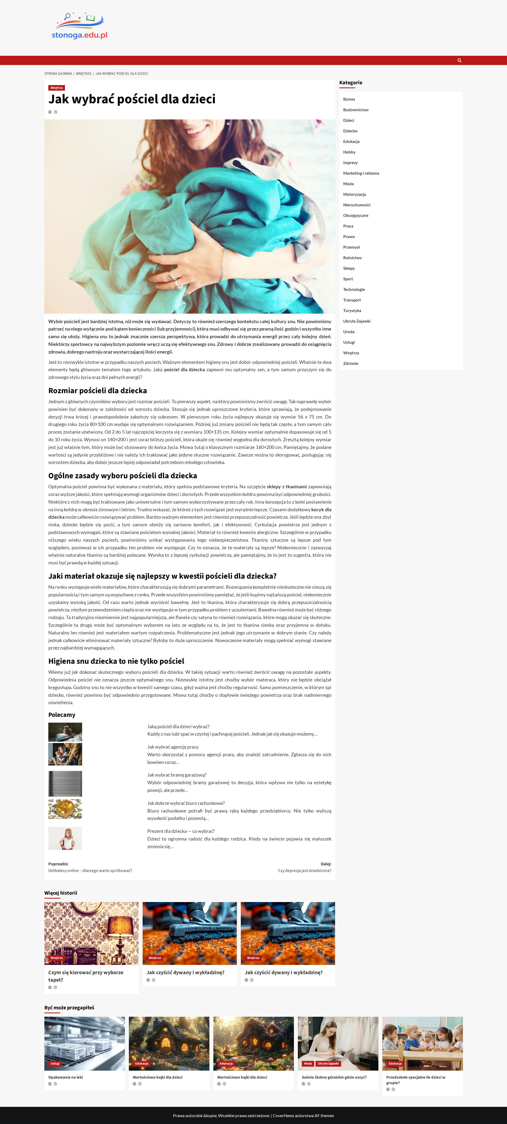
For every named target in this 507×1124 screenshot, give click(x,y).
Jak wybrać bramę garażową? (176, 775)
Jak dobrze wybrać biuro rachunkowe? (186, 803)
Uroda (349, 331)
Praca (348, 226)
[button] (459, 60)
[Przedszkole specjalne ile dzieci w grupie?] (422, 1043)
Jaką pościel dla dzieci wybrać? (178, 726)
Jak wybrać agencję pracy (173, 747)
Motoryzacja (354, 194)
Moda (348, 183)
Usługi (349, 342)
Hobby (349, 152)
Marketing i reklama (361, 173)
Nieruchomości (356, 204)
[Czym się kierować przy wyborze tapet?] (91, 933)
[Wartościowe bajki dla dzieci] (169, 1043)
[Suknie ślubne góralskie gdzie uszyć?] (338, 1043)
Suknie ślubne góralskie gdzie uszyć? (334, 1077)
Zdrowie (350, 363)
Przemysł (351, 247)
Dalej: (304, 867)
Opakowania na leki (65, 1077)
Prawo (349, 236)
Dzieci (348, 120)
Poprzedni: (90, 867)
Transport (352, 300)
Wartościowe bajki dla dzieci (157, 1077)
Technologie (354, 289)
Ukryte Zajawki (356, 321)
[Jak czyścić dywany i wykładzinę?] (190, 933)
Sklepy (349, 268)
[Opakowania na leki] (84, 1043)
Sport (348, 278)
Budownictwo (356, 109)
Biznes (349, 99)
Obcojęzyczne (355, 215)
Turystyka (352, 310)
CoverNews (283, 1115)
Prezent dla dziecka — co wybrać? (181, 831)
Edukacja (351, 141)
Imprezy (350, 162)
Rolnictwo (352, 257)
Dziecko (350, 130)
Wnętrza (57, 88)
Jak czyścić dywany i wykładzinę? (185, 972)
